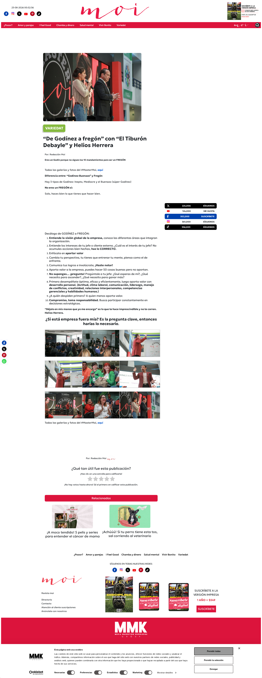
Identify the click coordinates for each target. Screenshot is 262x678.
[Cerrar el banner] (239, 648)
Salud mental (86, 25)
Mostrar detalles (165, 672)
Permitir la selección (213, 660)
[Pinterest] (32, 13)
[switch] (98, 672)
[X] (19, 13)
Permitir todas (214, 651)
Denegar (214, 669)
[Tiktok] (39, 13)
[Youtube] (26, 14)
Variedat (121, 25)
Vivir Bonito (105, 25)
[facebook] (6, 13)
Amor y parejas (26, 25)
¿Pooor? (8, 25)
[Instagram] (12, 14)
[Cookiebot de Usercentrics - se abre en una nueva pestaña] (36, 673)
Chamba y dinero (65, 25)
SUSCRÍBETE (206, 609)
